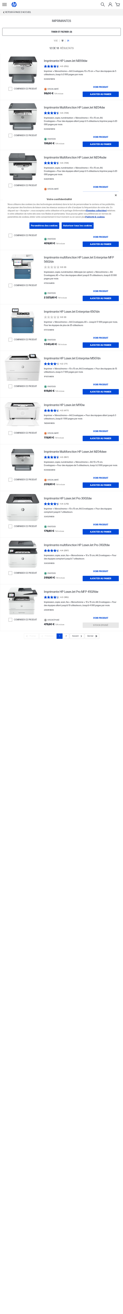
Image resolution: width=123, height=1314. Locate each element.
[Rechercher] (102, 5)
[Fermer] (115, 195)
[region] (61, 213)
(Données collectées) (96, 210)
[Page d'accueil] (14, 4)
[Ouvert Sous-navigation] (5, 5)
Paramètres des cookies (44, 225)
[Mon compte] (110, 5)
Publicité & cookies (95, 217)
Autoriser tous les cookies (77, 225)
